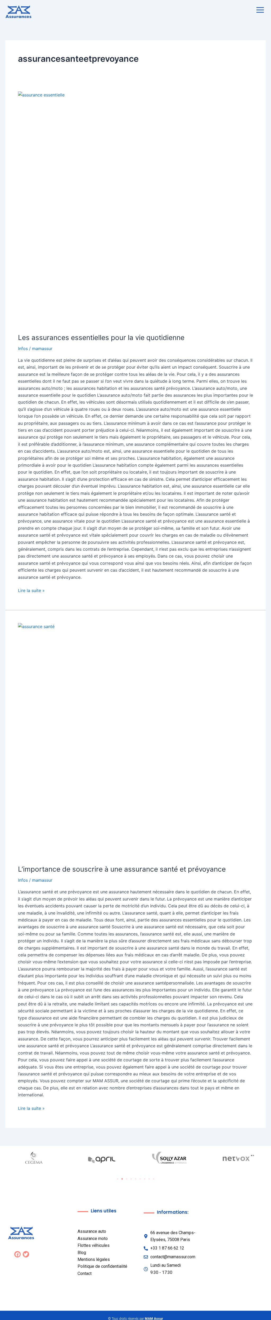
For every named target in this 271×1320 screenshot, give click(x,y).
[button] (117, 1179)
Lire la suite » (31, 590)
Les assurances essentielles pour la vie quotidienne (101, 337)
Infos (23, 348)
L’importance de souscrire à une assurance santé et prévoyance (122, 869)
